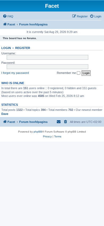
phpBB (38, 131)
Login (6, 48)
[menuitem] (8, 16)
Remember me (67, 72)
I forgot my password (15, 72)
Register (22, 48)
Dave (4, 113)
